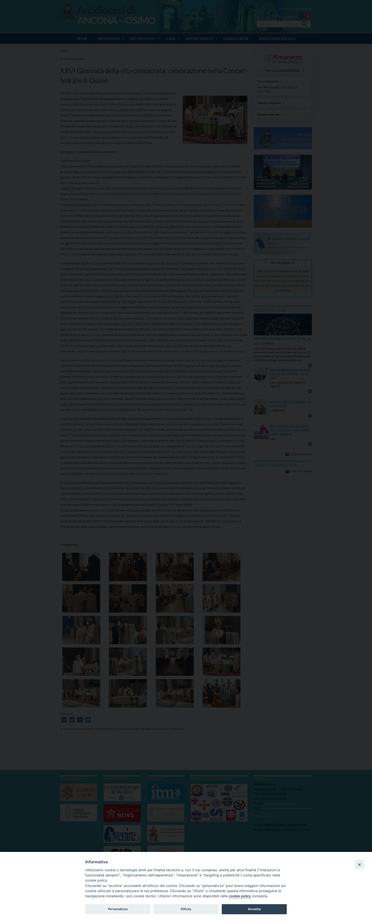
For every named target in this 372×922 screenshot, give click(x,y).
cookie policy (240, 896)
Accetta (254, 909)
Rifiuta (186, 909)
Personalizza (117, 909)
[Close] (359, 864)
